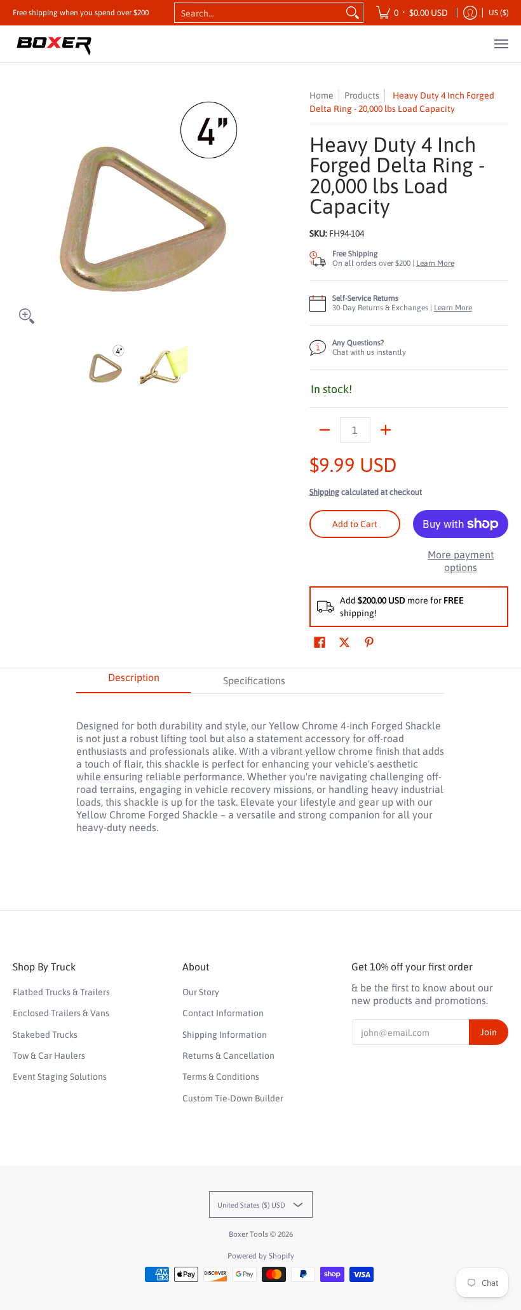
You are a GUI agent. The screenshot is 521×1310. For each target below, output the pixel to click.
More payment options (461, 561)
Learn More (435, 263)
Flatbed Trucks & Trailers (61, 992)
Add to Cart (354, 524)
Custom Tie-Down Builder (232, 1098)
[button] (319, 642)
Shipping (324, 492)
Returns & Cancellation (228, 1056)
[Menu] (500, 43)
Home (321, 95)
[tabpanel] (260, 769)
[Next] (245, 209)
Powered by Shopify (260, 1255)
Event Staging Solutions (60, 1077)
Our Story (200, 992)
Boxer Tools (248, 1234)
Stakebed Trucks (45, 1035)
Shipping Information (224, 1035)
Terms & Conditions (220, 1077)
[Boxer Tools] (54, 43)
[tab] (133, 681)
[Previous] (22, 209)
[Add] (385, 430)
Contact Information (223, 1013)
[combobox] (258, 12)
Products (361, 95)
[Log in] (470, 12)
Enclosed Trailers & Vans (61, 1013)
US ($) (499, 12)
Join (488, 1032)
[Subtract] (324, 430)
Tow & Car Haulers (49, 1056)
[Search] (352, 12)
